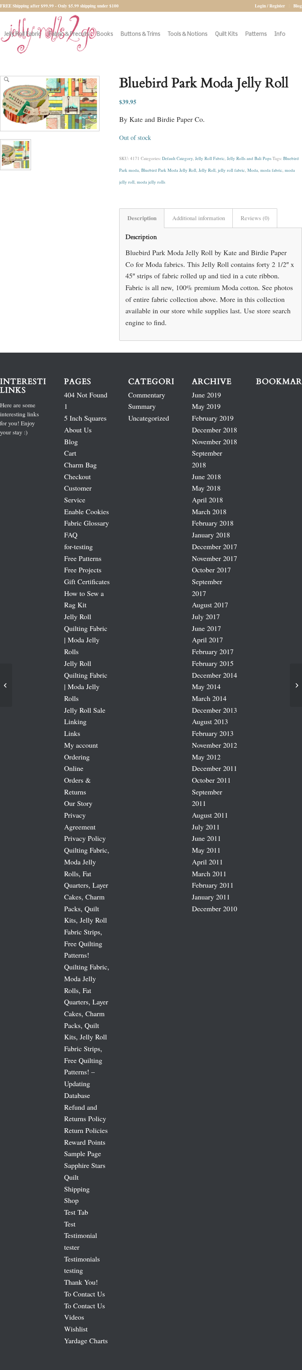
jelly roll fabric (231, 170)
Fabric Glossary (86, 523)
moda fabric (271, 170)
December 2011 (214, 768)
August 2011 (210, 815)
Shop (71, 1200)
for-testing (78, 546)
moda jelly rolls (151, 182)
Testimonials (82, 1258)
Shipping (77, 1188)
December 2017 (214, 546)
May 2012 (206, 756)
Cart (70, 453)
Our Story (78, 803)
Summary (142, 406)
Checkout (77, 476)
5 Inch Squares (85, 418)
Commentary (146, 394)
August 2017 (210, 604)
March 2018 (209, 511)
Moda (252, 170)
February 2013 (213, 733)
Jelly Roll (207, 170)
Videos (74, 1317)
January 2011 (211, 896)
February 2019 (213, 418)
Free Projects (82, 569)
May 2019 (206, 406)
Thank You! (81, 1282)
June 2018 (206, 476)
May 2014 (206, 686)
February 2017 (213, 651)
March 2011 (209, 873)
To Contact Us (84, 1293)
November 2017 (214, 558)
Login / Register (270, 6)
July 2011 (206, 826)
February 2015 (213, 663)
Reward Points (84, 1142)
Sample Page (82, 1153)
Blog (297, 6)
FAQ (70, 534)
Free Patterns (82, 558)
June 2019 (206, 394)
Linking (75, 721)
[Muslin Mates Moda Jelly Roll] (6, 685)
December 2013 (214, 710)
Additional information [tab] (198, 218)
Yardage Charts (86, 1340)
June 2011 (206, 838)
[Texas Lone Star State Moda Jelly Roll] (296, 685)
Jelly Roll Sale (84, 710)
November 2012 (214, 745)
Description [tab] (142, 217)
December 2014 (214, 675)
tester (71, 1247)
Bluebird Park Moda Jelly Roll (168, 170)
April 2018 (207, 499)
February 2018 (213, 523)
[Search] (6, 79)
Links (72, 733)
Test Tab (76, 1212)
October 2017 (211, 569)
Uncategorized (148, 418)
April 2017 (207, 639)
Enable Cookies (86, 511)
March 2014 (209, 698)
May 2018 (206, 488)
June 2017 (206, 628)
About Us (78, 429)
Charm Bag (80, 464)
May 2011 (206, 850)
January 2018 (211, 534)
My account (81, 745)
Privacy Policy (85, 838)
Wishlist (76, 1328)
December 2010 (214, 908)
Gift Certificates (87, 581)
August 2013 (210, 721)
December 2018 (214, 429)
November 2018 (214, 441)
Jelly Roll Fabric (210, 158)
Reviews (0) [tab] (255, 218)
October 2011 (211, 780)
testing (73, 1270)
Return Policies (86, 1130)
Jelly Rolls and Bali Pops (249, 158)
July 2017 (206, 616)
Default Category (177, 158)
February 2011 (213, 885)
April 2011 (207, 861)
